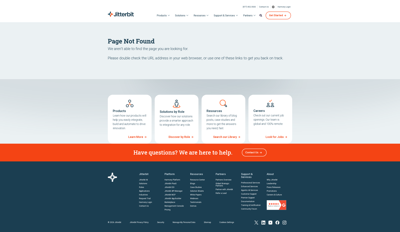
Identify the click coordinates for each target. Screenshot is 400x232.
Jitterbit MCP (170, 195)
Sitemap (207, 222)
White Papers (196, 195)
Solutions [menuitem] (180, 15)
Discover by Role (179, 137)
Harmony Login (284, 7)
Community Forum (249, 209)
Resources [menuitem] (199, 15)
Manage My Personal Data (184, 222)
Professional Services (250, 183)
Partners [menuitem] (247, 15)
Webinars (194, 198)
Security (160, 222)
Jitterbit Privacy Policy (139, 222)
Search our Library (225, 137)
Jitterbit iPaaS (170, 183)
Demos (193, 206)
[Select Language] (273, 6)
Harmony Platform (172, 180)
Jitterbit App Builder (173, 198)
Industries (143, 195)
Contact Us (264, 7)
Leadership (271, 183)
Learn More (135, 137)
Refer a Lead (221, 193)
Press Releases (273, 187)
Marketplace (170, 202)
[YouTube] (270, 222)
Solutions (143, 183)
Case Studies (196, 187)
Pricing (167, 210)
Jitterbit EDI (169, 187)
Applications (144, 191)
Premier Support (248, 198)
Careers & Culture (274, 195)
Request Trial (145, 198)
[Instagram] (284, 222)
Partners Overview (223, 180)
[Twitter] (256, 222)
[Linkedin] (263, 222)
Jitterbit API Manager (173, 191)
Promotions (272, 191)
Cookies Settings (226, 222)
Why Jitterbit (272, 180)
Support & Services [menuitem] (224, 15)
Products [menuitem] (162, 15)
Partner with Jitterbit (224, 189)
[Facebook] (277, 222)
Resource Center (197, 180)
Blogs (192, 183)
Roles (141, 187)
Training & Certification (251, 205)
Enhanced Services (249, 186)
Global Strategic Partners (222, 184)
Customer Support (249, 194)
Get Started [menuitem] (276, 15)
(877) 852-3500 (249, 7)
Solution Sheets (197, 191)
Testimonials (195, 202)
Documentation (248, 201)
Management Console (174, 206)
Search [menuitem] (260, 15)
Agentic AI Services (249, 190)
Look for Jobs (275, 137)
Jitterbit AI (143, 180)
